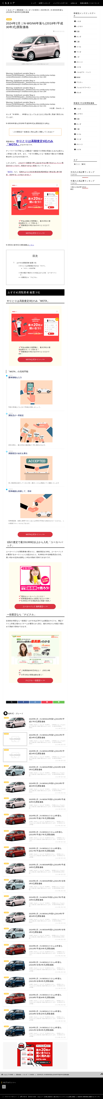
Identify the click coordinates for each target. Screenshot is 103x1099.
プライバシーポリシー (11, 1096)
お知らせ (74, 3)
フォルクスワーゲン (83, 87)
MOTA (10, 172)
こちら (31, 245)
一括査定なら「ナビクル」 (29, 277)
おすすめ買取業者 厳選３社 (27, 263)
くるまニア (8, 3)
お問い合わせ (23, 1096)
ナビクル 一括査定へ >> (35, 680)
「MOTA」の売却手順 (29, 268)
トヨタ (78, 21)
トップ (33, 3)
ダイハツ (79, 62)
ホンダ (78, 36)
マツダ (78, 52)
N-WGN (9, 19)
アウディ (79, 82)
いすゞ (78, 57)
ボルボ (78, 92)
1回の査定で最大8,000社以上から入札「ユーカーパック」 (38, 274)
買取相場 (18, 1074)
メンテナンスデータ (60, 3)
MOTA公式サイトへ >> (35, 233)
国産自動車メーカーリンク (89, 3)
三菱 (78, 41)
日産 (78, 31)
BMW (78, 77)
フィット (78, 164)
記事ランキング (44, 3)
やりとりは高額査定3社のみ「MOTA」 (33, 266)
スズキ (78, 67)
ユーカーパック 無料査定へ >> (35, 606)
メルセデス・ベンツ (83, 72)
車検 (84, 164)
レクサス (79, 26)
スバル (78, 47)
